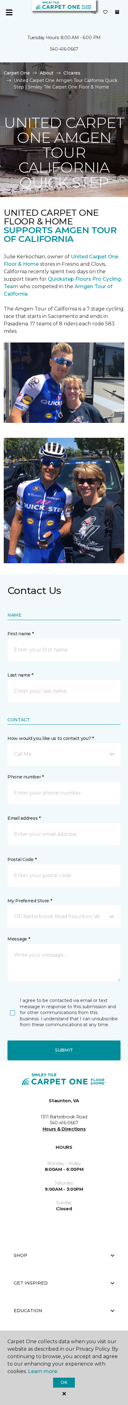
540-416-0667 (64, 49)
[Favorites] (105, 12)
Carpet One (17, 73)
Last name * (20, 675)
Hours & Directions (64, 1129)
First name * (20, 634)
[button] (94, 12)
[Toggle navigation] (9, 12)
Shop (20, 1255)
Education (28, 1310)
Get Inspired (31, 1283)
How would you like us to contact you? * (50, 738)
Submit (64, 1050)
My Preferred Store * (29, 901)
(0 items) (117, 12)
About (46, 73)
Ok (64, 1382)
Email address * (24, 818)
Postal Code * (21, 859)
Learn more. (43, 1371)
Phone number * (25, 777)
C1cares (71, 73)
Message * (18, 939)
